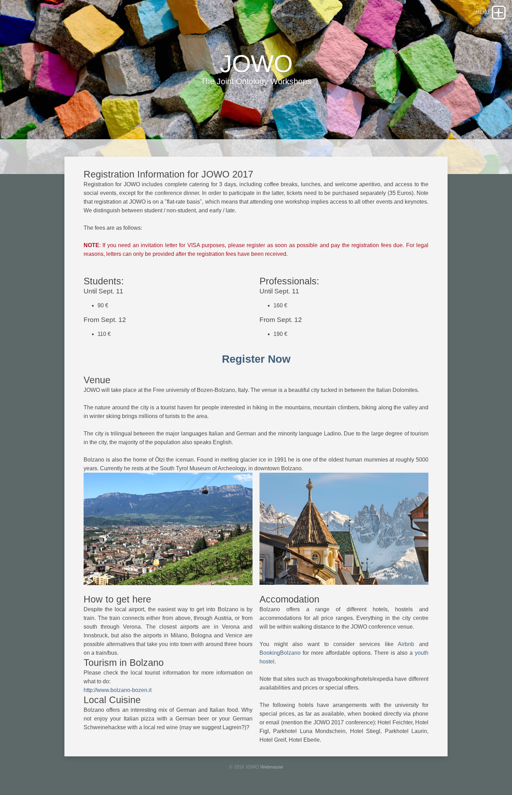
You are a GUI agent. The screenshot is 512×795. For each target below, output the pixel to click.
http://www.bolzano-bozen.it (118, 690)
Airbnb (406, 644)
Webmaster (271, 767)
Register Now (256, 359)
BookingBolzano (280, 653)
